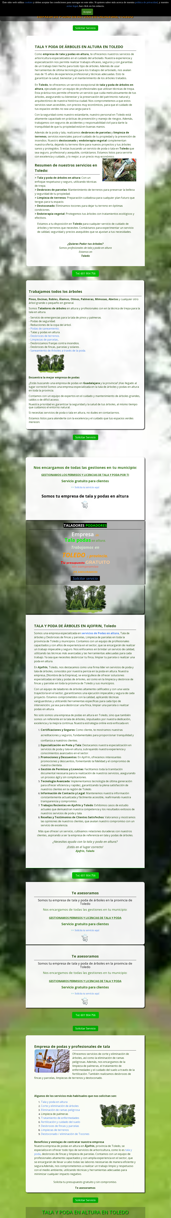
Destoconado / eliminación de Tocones (65, 1134)
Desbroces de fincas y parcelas (60, 1126)
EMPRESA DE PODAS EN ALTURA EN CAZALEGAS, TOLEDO (85, 16)
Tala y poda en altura (54, 1102)
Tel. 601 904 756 (85, 273)
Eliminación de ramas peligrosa (60, 1110)
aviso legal (72, 6)
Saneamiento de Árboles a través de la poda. (58, 351)
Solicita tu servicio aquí (87, 487)
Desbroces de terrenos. (45, 336)
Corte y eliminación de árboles (60, 1106)
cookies (29, 2)
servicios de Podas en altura (100, 633)
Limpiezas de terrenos (55, 1130)
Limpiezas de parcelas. (44, 340)
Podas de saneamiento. (44, 329)
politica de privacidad (146, 2)
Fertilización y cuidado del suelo (60, 1122)
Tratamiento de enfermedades (60, 1118)
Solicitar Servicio (85, 28)
